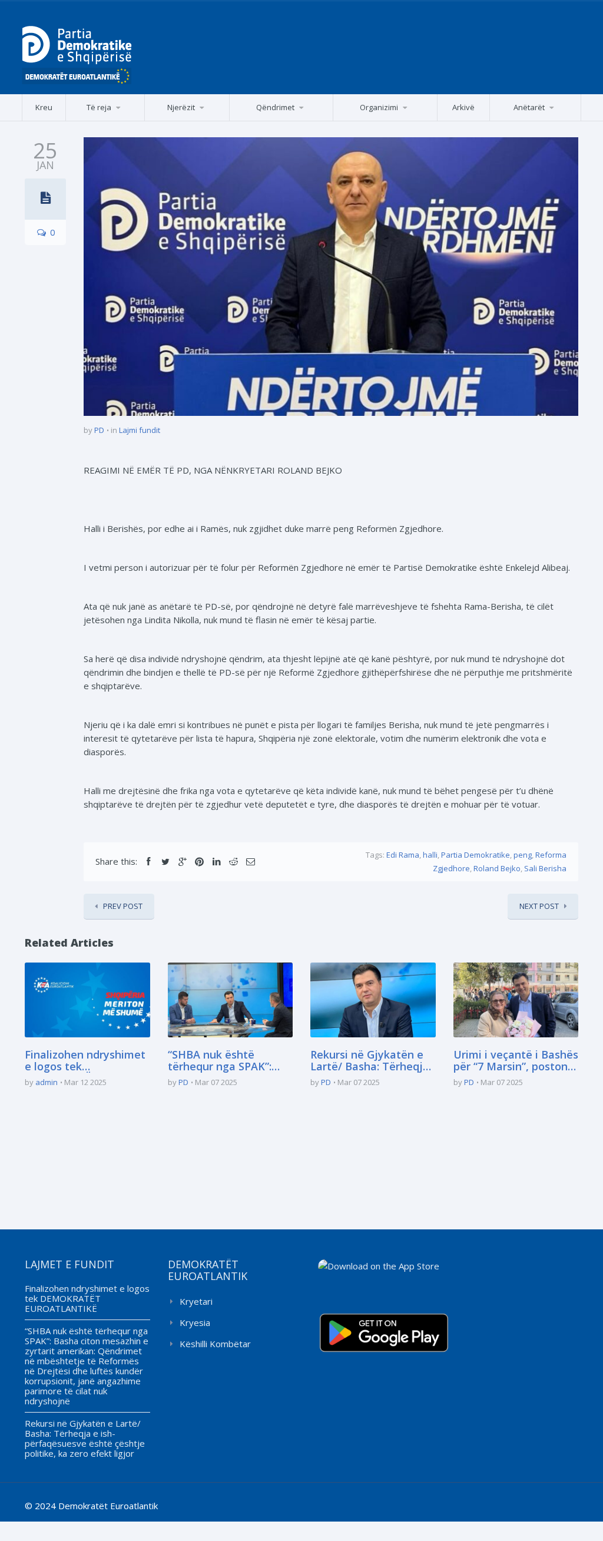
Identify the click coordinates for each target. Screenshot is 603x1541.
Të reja (99, 107)
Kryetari (196, 1301)
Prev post (123, 906)
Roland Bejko (497, 868)
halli (430, 854)
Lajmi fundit (139, 430)
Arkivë (463, 107)
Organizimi (379, 107)
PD (99, 430)
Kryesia (195, 1322)
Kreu (43, 107)
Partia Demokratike (475, 854)
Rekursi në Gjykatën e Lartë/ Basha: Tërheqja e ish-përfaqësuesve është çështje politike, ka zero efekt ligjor (369, 1061)
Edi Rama (402, 854)
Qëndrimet (275, 107)
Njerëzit (181, 107)
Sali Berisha (545, 868)
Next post (539, 906)
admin (46, 1082)
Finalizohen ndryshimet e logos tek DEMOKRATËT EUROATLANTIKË (85, 1061)
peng (522, 854)
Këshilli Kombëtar (215, 1344)
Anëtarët (529, 107)
